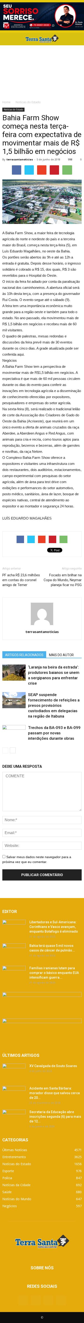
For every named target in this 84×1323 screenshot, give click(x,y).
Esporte (8, 1171)
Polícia (7, 1178)
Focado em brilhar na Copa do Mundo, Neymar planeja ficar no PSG (63, 580)
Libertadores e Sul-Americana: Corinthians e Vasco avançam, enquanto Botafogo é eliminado (53, 926)
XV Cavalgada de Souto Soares (53, 1066)
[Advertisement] (42, 71)
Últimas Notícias (14, 1150)
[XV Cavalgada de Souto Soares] (14, 1072)
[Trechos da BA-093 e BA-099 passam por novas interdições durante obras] (14, 733)
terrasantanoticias (20, 159)
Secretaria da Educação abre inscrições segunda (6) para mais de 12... (55, 1116)
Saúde (7, 1192)
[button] (77, 39)
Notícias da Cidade (16, 1185)
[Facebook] (23, 1300)
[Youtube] (61, 1300)
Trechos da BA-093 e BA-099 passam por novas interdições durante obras (54, 733)
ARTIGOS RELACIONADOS (24, 655)
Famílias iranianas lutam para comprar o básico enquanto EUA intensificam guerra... (54, 972)
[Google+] (35, 1300)
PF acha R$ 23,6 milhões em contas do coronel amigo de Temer (21, 580)
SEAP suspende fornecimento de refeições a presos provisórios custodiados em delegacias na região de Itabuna (54, 705)
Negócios (9, 1206)
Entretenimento (14, 1157)
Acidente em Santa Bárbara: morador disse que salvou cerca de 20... (54, 1093)
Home (6, 102)
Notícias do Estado (13, 109)
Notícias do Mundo (16, 1199)
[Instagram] (48, 1300)
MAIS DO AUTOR (61, 655)
